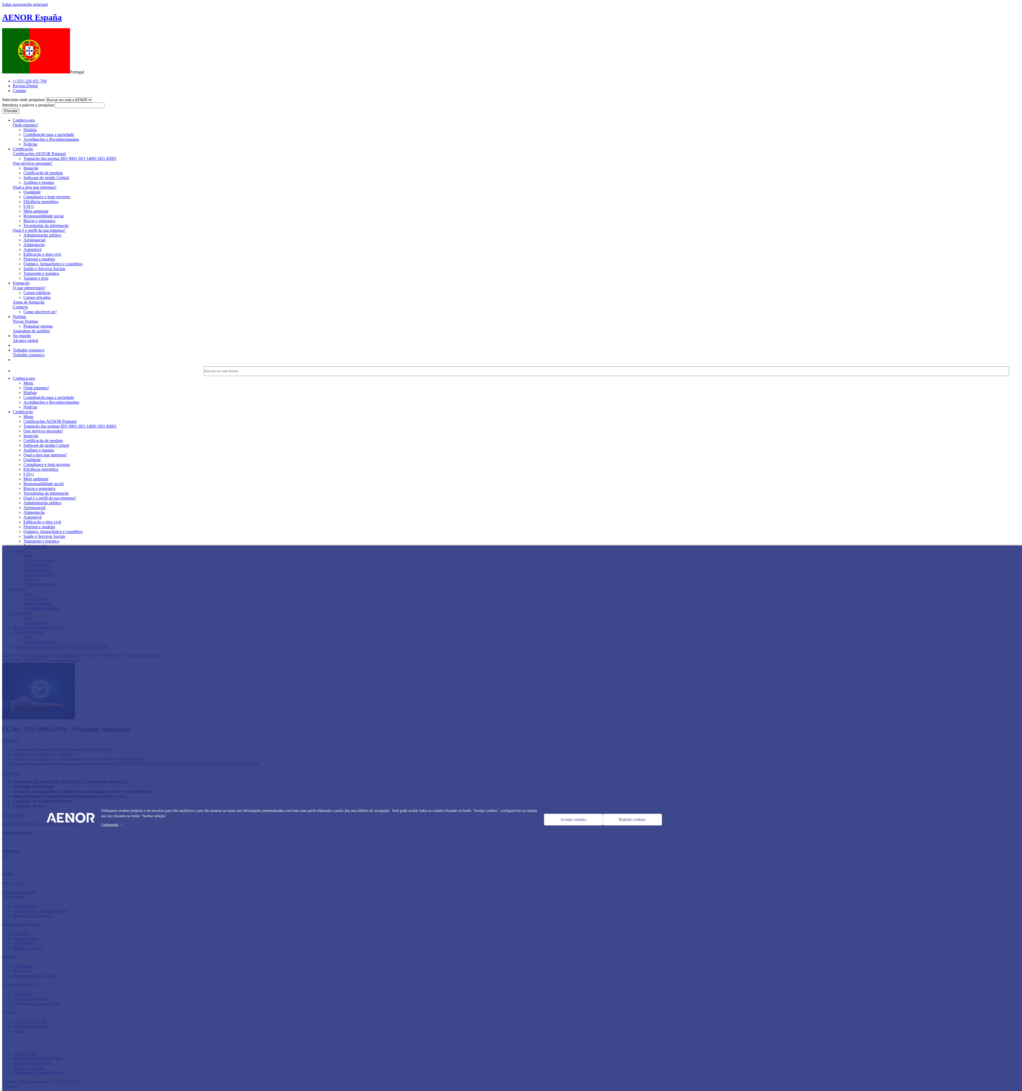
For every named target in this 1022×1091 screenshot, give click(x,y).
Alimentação (34, 244)
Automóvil (32, 249)
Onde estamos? (25, 125)
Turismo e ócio (35, 278)
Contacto (20, 307)
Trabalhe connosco (28, 355)
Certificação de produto (43, 173)
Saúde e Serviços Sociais (44, 268)
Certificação (23, 412)
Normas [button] (19, 316)
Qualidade (32, 192)
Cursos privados (37, 297)
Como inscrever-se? (40, 311)
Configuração (112, 824)
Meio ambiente (35, 211)
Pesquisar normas (38, 326)
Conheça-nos (24, 378)
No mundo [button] (22, 335)
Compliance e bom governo (46, 197)
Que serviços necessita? (32, 163)
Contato (19, 90)
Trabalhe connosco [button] (28, 350)
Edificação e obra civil (42, 254)
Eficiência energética (40, 201)
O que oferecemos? (29, 288)
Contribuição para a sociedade (48, 134)
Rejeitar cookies (632, 819)
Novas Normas (25, 321)
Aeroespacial (34, 240)
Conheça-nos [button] (24, 120)
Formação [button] (21, 283)
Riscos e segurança (39, 220)
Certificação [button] (23, 149)
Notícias (30, 144)
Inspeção (30, 168)
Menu (28, 383)
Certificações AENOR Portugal (39, 153)
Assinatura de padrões (31, 331)
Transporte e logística (41, 273)
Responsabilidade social (43, 216)
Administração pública (42, 235)
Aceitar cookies (573, 819)
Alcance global (25, 340)
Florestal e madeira (39, 259)
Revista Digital (25, 86)
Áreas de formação (28, 302)
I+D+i (28, 206)
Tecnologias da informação (46, 225)
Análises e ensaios (38, 182)
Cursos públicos (36, 292)
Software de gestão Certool (46, 177)
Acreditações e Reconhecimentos (51, 139)
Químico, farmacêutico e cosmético (53, 264)
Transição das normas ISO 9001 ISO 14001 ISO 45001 (70, 158)
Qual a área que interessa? (34, 187)
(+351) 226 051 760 (30, 81)
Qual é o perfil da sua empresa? (39, 230)
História (30, 129)
